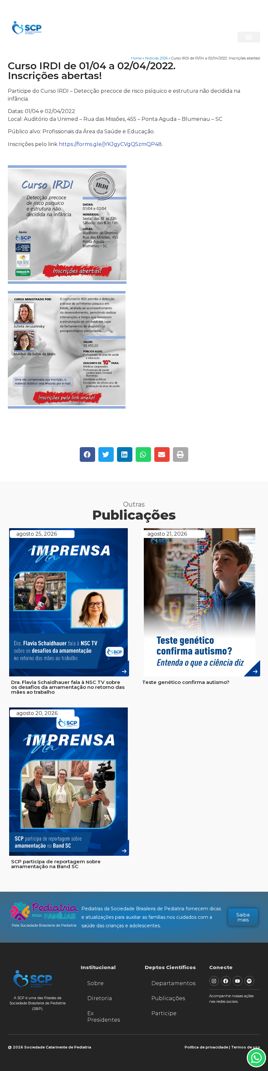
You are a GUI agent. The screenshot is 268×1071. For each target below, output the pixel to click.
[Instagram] (214, 981)
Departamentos (173, 983)
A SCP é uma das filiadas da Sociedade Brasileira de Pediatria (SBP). (37, 1003)
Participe (163, 1013)
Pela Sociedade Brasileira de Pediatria (44, 925)
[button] (249, 37)
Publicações (168, 998)
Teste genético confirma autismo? (185, 682)
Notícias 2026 (156, 58)
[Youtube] (238, 981)
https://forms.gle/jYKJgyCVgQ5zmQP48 (110, 144)
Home (136, 58)
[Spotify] (249, 981)
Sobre (95, 983)
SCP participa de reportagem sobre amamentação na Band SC (56, 863)
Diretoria (99, 998)
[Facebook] (226, 981)
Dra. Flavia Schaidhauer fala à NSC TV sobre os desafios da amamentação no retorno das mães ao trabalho (68, 687)
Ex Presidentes (103, 1016)
